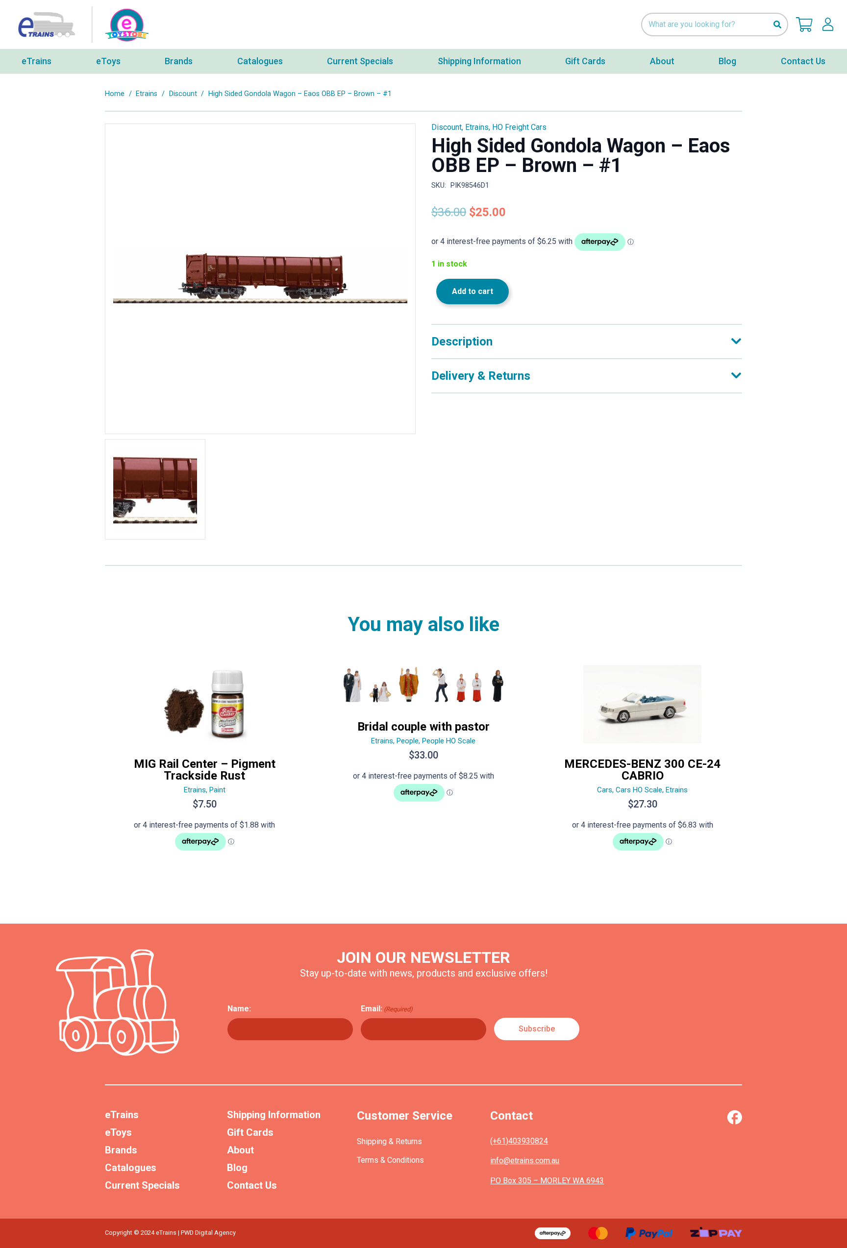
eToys (118, 1132)
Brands (121, 1150)
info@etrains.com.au (524, 1160)
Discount (183, 94)
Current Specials (142, 1185)
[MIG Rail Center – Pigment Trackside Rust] (204, 762)
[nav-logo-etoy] (81, 24)
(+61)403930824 (519, 1141)
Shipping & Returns (389, 1141)
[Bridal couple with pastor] (423, 762)
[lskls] (828, 24)
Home (115, 94)
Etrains (146, 94)
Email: (387, 1008)
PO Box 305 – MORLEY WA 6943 (547, 1180)
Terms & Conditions (390, 1160)
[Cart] (804, 24)
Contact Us (252, 1185)
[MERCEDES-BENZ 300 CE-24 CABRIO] (642, 762)
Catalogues (130, 1168)
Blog (237, 1168)
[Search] (777, 25)
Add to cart (472, 291)
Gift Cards (250, 1132)
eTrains (122, 1115)
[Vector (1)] (734, 1117)
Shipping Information (274, 1115)
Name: (239, 1008)
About (240, 1150)
